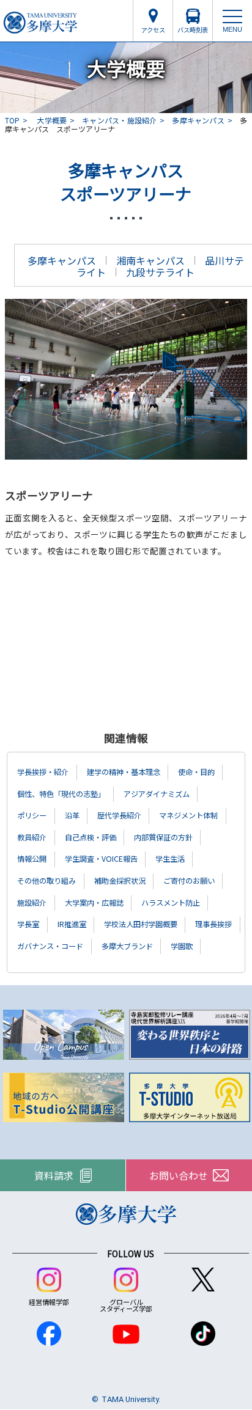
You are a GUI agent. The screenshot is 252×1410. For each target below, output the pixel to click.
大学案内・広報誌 (94, 902)
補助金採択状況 (120, 880)
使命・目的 (196, 771)
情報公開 (31, 858)
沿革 (72, 815)
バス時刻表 (192, 29)
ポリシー (31, 815)
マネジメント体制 (188, 815)
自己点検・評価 (90, 837)
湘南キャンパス (150, 260)
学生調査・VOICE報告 (101, 858)
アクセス (153, 29)
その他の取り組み (46, 880)
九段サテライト (160, 272)
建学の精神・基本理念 (123, 771)
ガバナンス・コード (50, 946)
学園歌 (182, 946)
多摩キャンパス (198, 120)
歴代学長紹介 (119, 815)
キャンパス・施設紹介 (119, 120)
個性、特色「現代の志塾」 (61, 793)
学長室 (28, 924)
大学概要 (52, 120)
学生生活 (170, 858)
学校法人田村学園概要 (140, 924)
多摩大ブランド (127, 946)
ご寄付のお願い (189, 880)
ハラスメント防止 (170, 902)
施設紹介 (31, 902)
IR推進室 (71, 924)
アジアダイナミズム (157, 793)
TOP (12, 120)
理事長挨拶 (213, 924)
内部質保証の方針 (163, 837)
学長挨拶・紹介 (43, 771)
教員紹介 (31, 837)
